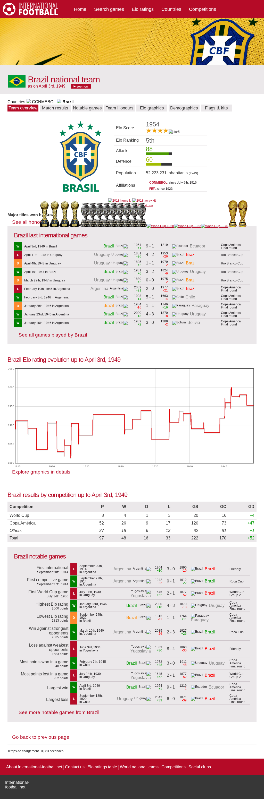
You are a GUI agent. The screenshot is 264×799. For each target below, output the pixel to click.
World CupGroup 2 (236, 593)
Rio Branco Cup (232, 255)
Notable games (87, 108)
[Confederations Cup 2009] (65, 226)
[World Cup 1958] (160, 226)
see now (82, 86)
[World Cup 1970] (214, 226)
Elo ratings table (102, 767)
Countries (171, 9)
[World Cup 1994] (233, 226)
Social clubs (199, 767)
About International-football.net (34, 767)
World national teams (139, 767)
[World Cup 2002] (243, 226)
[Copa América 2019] (85, 226)
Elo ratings (143, 9)
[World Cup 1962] (187, 226)
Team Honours (120, 108)
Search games (109, 9)
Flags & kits (216, 108)
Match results (55, 108)
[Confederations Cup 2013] (75, 226)
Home (80, 9)
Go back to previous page (40, 737)
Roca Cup (236, 581)
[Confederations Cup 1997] (44, 226)
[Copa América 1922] (143, 226)
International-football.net (17, 784)
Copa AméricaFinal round (231, 246)
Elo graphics (152, 108)
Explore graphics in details (41, 472)
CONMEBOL (44, 102)
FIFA (152, 189)
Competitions (202, 9)
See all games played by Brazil (53, 335)
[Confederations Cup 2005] (55, 226)
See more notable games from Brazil (59, 712)
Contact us (75, 767)
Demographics (184, 108)
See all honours (29, 222)
